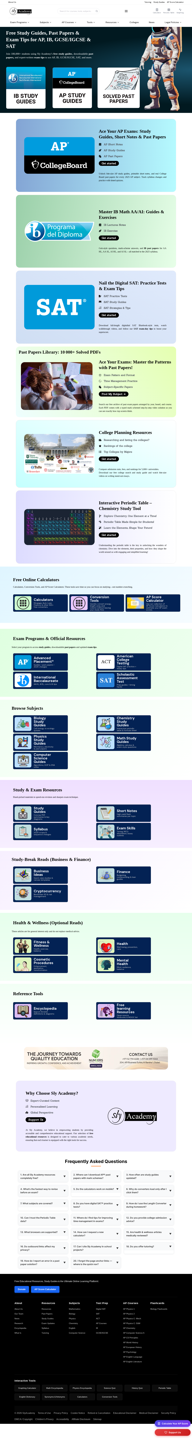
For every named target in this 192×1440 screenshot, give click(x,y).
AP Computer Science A (133, 1333)
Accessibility (62, 1419)
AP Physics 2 (129, 1314)
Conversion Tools (109, 1397)
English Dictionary (27, 1397)
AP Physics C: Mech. (132, 1318)
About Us (12, 2)
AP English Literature (132, 1361)
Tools (89, 22)
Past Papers (47, 1314)
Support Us (175, 1432)
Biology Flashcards (158, 1309)
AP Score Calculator (175, 2)
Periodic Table (165, 1388)
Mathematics (74, 1309)
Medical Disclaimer (148, 1413)
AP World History (130, 1342)
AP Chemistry (129, 1328)
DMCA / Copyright (23, 1419)
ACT (98, 1318)
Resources (111, 22)
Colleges (134, 22)
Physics (72, 1318)
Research (18, 1323)
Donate (22, 1289)
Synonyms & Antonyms (55, 1397)
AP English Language (132, 1357)
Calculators (82, 1397)
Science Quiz (110, 1388)
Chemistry (73, 1323)
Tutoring (147, 2)
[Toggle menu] (126, 11)
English (72, 1328)
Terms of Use (44, 1413)
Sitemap (97, 1419)
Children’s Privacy (44, 1419)
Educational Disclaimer (124, 1413)
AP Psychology (129, 1352)
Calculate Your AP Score (175, 1423)
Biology (72, 1314)
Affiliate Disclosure (81, 1419)
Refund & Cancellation (99, 1413)
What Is (17, 1333)
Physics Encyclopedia (82, 1388)
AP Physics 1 (129, 1309)
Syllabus (45, 1328)
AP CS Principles (130, 1338)
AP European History (132, 1347)
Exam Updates (48, 1323)
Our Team (18, 1314)
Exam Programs (18, 22)
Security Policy (168, 1413)
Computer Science (77, 1333)
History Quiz (137, 1388)
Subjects (44, 22)
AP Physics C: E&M (131, 1323)
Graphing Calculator (27, 1388)
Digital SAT (101, 1309)
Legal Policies (172, 22)
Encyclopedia (20, 1328)
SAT (98, 1314)
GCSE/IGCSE (102, 1333)
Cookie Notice (78, 1413)
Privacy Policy (61, 1413)
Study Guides (159, 2)
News (151, 22)
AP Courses (68, 22)
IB (97, 1328)
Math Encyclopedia (54, 1388)
